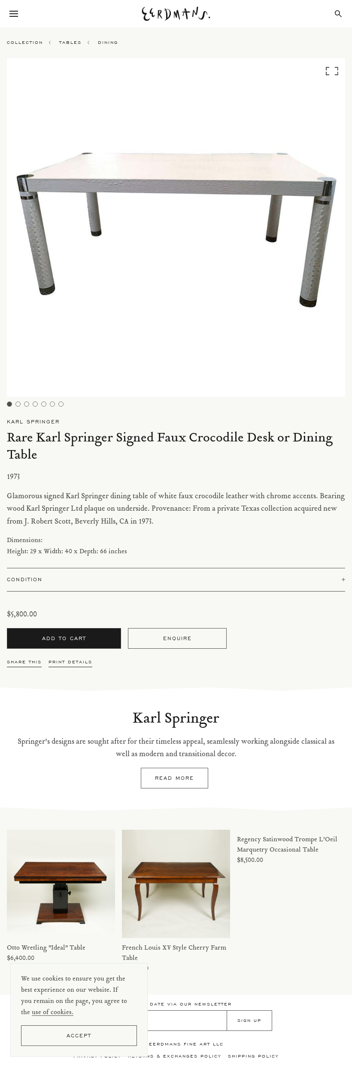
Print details (70, 662)
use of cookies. (52, 1012)
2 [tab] (18, 404)
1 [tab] (9, 404)
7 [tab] (61, 404)
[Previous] (49, 230)
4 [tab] (35, 404)
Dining (108, 42)
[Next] (303, 230)
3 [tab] (26, 404)
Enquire (177, 638)
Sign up (249, 1020)
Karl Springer (33, 421)
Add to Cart (64, 638)
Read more (174, 778)
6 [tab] (52, 404)
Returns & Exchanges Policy (174, 1056)
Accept (79, 1035)
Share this (24, 662)
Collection (25, 42)
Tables (70, 42)
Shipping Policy (253, 1056)
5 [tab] (43, 404)
